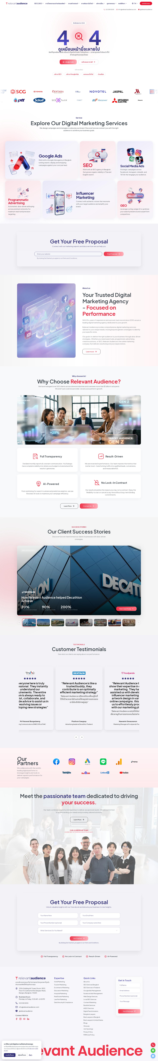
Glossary (87, 1026)
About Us (87, 982)
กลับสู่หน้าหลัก (69, 62)
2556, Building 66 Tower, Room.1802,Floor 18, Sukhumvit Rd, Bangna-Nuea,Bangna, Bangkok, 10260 (32, 990)
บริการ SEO (57, 74)
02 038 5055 (23, 1003)
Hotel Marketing (59, 982)
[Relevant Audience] (16, 3)
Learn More (71, 506)
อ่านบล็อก (101, 74)
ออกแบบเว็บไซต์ (88, 74)
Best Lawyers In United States (93, 1020)
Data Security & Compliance (63, 1002)
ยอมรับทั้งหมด (9, 1055)
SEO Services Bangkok (91, 985)
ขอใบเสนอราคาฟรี (87, 62)
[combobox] (79, 930)
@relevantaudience (25, 1011)
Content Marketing (90, 1002)
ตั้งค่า (30, 1055)
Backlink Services (89, 1005)
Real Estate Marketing (61, 996)
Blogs (85, 1023)
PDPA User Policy (89, 1035)
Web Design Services (90, 996)
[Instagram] (20, 1019)
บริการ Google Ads (72, 74)
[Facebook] (16, 1019)
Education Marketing (61, 990)
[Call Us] (153, 1045)
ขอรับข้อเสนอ (146, 3)
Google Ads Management (92, 990)
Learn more (93, 352)
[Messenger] (153, 1056)
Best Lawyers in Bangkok (92, 1017)
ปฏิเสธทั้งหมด (22, 1055)
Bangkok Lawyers (89, 1014)
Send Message (128, 1011)
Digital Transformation (91, 1011)
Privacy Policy (88, 1032)
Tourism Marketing (60, 985)
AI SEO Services (89, 1008)
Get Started (77, 938)
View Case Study (125, 609)
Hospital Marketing (60, 993)
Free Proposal (112, 254)
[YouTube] (24, 1019)
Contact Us (87, 506)
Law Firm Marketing (60, 999)
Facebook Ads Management (93, 993)
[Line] (153, 1050)
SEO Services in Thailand (92, 987)
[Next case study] (139, 622)
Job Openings (88, 1029)
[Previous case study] (19, 622)
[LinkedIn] (28, 1019)
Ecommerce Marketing (61, 987)
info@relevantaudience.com (29, 1007)
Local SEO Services (90, 999)
